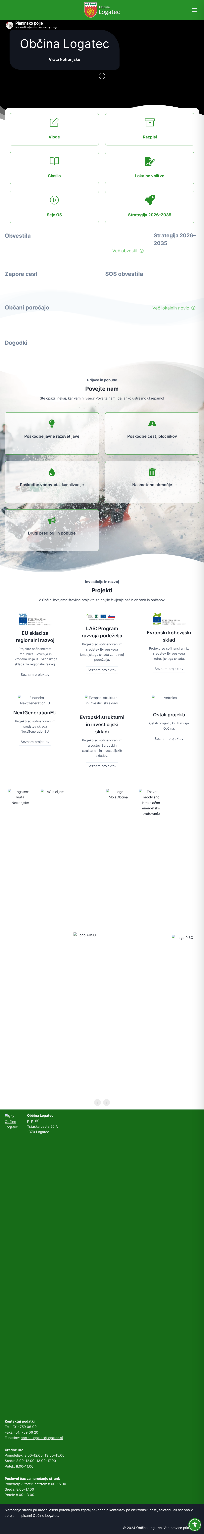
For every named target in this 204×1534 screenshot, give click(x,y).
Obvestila (18, 235)
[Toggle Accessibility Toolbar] (195, 1525)
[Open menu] (194, 10)
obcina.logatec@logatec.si (42, 1438)
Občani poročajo (27, 307)
